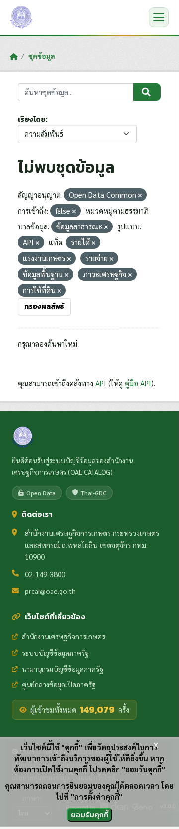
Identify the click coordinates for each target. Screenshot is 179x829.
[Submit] (147, 92)
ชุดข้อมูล (41, 55)
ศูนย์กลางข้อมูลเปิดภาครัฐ (59, 684)
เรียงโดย (32, 119)
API (100, 383)
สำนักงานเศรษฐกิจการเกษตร (63, 636)
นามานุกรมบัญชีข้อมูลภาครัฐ (62, 668)
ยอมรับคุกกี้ (89, 814)
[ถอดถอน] (140, 195)
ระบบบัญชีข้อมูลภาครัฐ (55, 652)
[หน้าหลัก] (13, 56)
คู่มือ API (138, 383)
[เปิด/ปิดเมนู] (159, 17)
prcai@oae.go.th (50, 590)
